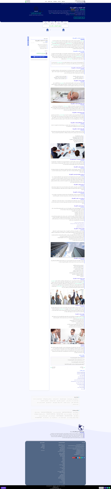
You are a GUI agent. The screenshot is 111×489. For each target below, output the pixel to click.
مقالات (52, 13)
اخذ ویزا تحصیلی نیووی (48, 402)
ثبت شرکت (82, 40)
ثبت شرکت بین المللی (69, 43)
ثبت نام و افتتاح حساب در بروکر (53, 417)
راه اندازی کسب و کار (79, 56)
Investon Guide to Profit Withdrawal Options (46, 412)
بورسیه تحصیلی (63, 446)
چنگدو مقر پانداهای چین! (81, 378)
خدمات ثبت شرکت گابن (75, 404)
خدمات (46, 1)
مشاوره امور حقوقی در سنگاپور (74, 402)
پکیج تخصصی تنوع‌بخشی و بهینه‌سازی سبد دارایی (72, 417)
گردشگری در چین (82, 375)
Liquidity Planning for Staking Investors (67, 412)
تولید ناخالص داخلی (59, 62)
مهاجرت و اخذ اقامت (62, 455)
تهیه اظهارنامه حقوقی (76, 415)
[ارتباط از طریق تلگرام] (107, 488)
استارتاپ (64, 463)
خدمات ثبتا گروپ (73, 3)
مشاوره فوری (3, 487)
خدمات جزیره (63, 470)
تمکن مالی (73, 309)
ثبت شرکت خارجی (59, 286)
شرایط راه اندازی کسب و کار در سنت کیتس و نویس (72, 400)
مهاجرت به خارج (54, 42)
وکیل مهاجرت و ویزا (62, 456)
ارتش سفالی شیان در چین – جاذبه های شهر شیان (77, 381)
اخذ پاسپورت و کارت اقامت (61, 445)
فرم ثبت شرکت (63, 479)
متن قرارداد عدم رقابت (37, 412)
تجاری (78, 125)
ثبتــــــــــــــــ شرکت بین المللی (67, 3)
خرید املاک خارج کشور (62, 450)
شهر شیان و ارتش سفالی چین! (80, 382)
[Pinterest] (74, 457)
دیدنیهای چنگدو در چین (81, 376)
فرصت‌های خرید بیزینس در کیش (41, 402)
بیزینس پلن (61, 83)
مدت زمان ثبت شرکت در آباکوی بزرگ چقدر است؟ (77, 357)
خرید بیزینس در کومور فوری (67, 402)
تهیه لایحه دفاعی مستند (45, 417)
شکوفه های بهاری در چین (80, 387)
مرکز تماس (59, 1)
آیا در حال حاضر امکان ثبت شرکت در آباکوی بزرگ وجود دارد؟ (76, 359)
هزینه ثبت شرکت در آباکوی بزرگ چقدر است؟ (77, 362)
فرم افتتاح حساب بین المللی (61, 478)
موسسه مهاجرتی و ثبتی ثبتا (55, 44)
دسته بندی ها (43, 450)
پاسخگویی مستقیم (101, 488)
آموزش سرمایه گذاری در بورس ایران (43, 415)
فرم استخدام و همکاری (62, 476)
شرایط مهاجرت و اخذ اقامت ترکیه (44, 400)
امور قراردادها (55, 1)
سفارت (64, 466)
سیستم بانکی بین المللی (78, 283)
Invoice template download (38, 417)
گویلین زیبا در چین (81, 385)
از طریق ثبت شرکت (69, 58)
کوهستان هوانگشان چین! (80, 384)
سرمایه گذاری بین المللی (62, 454)
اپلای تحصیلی (63, 468)
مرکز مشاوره (63, 1)
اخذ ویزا (64, 452)
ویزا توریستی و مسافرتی (62, 453)
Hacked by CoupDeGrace (80, 372)
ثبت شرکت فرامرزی (62, 309)
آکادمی (64, 473)
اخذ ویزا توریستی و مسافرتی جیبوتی (61, 400)
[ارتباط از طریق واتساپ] (109, 488)
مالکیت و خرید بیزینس (62, 464)
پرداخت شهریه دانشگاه (62, 447)
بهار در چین (82, 388)
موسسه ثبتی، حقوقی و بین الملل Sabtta (80, 3)
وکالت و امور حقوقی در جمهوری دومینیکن (57, 402)
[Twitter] (78, 457)
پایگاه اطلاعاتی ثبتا (71, 14)
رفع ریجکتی (63, 465)
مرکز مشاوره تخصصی (62, 475)
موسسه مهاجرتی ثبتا (71, 12)
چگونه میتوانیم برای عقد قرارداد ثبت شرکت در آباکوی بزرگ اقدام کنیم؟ (74, 364)
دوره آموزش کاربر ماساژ (75, 412)
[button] (67, 358)
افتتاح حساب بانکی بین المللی (80, 317)
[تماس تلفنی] (105, 488)
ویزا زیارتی (63, 462)
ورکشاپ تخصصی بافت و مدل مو (57, 412)
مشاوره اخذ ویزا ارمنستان (52, 400)
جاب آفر (64, 469)
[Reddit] (79, 457)
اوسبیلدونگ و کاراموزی (62, 472)
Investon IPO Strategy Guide (59, 415)
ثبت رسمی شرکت (66, 106)
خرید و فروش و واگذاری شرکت (61, 471)
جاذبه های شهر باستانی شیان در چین (79, 379)
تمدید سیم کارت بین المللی (61, 477)
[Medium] (81, 457)
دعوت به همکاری (50, 1)
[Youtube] (73, 457)
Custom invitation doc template (68, 415)
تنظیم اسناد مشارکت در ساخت (62, 417)
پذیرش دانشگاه (63, 461)
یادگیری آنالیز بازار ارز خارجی (52, 415)
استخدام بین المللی (62, 448)
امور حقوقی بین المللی (62, 449)
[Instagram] (76, 457)
